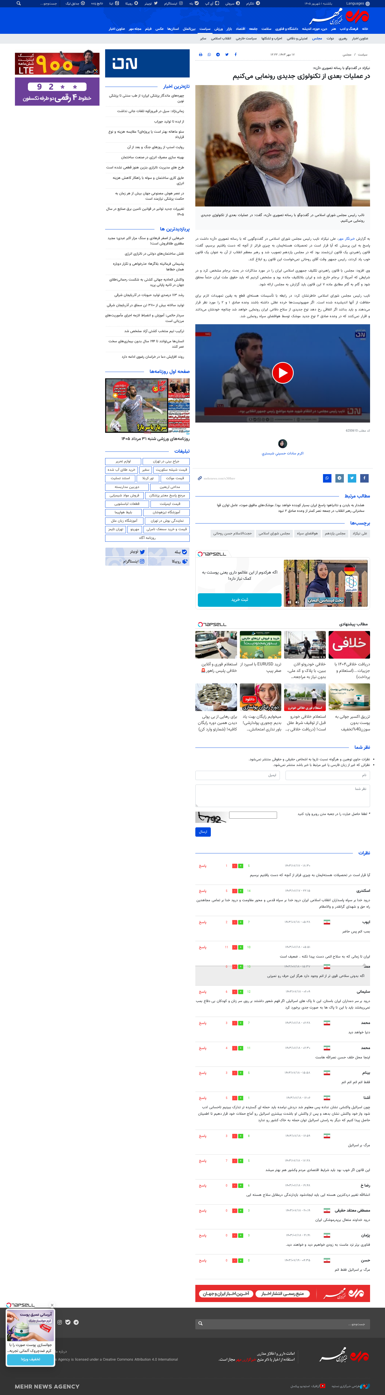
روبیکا (129, 3)
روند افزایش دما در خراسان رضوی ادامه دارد (153, 357)
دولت (330, 38)
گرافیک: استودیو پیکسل (305, 1386)
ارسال (203, 832)
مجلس (317, 38)
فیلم (148, 29)
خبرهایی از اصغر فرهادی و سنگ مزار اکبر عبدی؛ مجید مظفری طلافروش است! (146, 241)
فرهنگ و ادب (349, 29)
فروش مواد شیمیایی (124, 495)
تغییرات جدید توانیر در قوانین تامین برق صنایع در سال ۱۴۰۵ (145, 211)
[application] (282, 373)
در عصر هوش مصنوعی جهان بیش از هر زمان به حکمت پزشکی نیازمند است (149, 196)
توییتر (149, 3)
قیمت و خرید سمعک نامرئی (167, 529)
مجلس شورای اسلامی (274, 533)
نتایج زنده (97, 3)
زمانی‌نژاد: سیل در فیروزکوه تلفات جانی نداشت (150, 111)
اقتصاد (240, 29)
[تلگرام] (75, 1323)
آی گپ (209, 3)
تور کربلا (148, 478)
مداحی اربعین (170, 487)
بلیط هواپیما (123, 512)
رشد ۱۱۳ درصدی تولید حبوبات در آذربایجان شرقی (149, 295)
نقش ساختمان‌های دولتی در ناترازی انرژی (154, 254)
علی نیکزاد (360, 533)
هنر (333, 29)
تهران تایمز (115, 529)
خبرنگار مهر (347, 239)
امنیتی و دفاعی (297, 38)
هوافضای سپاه (307, 533)
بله (191, 3)
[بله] (67, 1323)
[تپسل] (200, 554)
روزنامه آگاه (147, 538)
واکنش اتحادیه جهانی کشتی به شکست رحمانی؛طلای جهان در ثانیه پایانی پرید (146, 282)
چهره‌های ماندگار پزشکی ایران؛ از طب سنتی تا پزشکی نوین (146, 98)
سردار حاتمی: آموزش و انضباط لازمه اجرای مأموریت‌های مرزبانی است (144, 318)
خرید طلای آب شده (121, 470)
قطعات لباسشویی (127, 504)
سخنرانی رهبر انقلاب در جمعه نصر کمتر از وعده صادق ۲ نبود (321, 511)
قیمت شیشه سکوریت (171, 470)
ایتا (111, 3)
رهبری (343, 38)
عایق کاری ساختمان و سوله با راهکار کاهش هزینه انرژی (148, 180)
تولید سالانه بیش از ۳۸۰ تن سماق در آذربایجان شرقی (145, 305)
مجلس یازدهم (335, 533)
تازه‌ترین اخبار (176, 86)
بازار (229, 29)
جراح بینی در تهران (166, 461)
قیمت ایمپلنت (170, 504)
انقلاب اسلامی (221, 38)
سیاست (205, 29)
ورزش (218, 29)
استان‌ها (173, 29)
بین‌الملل (189, 29)
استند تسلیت (120, 478)
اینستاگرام (171, 3)
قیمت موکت (175, 478)
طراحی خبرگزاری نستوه (346, 1386)
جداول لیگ (73, 3)
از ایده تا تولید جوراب (169, 122)
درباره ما (61, 1351)
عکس (159, 29)
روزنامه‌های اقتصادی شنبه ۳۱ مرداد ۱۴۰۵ (154, 439)
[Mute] (297, 602)
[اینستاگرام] (59, 1323)
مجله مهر (135, 29)
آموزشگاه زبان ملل (124, 521)
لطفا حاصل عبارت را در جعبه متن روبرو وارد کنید (334, 814)
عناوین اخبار (360, 38)
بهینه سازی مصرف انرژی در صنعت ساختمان (152, 157)
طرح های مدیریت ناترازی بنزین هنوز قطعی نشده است (145, 167)
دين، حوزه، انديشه (314, 29)
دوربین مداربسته (127, 487)
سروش (230, 3)
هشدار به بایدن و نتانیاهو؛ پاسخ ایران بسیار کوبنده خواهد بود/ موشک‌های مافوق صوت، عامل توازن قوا (290, 505)
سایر (203, 38)
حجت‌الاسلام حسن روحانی (232, 533)
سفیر (145, 470)
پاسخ (202, 866)
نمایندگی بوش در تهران (167, 521)
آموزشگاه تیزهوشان (166, 512)
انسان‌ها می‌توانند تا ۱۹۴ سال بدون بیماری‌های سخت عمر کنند (146, 344)
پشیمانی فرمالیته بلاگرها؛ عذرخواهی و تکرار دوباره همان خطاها (148, 266)
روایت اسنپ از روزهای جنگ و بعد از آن (155, 147)
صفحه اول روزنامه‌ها (170, 372)
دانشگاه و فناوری (286, 29)
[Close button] (52, 1305)
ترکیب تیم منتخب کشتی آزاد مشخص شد (154, 331)
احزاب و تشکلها (272, 38)
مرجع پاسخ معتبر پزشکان (167, 495)
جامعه (253, 29)
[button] (283, 373)
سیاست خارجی (246, 38)
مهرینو (134, 529)
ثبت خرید (239, 599)
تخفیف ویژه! (30, 1360)
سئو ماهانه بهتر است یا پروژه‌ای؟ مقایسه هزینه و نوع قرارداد (146, 134)
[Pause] (289, 602)
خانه (365, 29)
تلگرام (250, 3)
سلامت (266, 29)
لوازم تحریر (123, 461)
